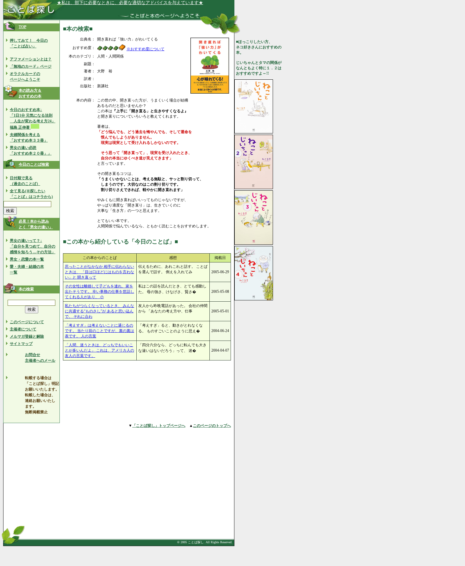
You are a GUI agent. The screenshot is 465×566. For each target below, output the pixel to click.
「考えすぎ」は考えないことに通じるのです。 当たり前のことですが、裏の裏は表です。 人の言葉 (99, 330)
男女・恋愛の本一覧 (27, 259)
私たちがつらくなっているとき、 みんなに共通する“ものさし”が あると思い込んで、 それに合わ (99, 311)
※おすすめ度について (145, 49)
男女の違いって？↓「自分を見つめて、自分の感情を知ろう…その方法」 (32, 246)
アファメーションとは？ (31, 59)
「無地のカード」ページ (31, 66)
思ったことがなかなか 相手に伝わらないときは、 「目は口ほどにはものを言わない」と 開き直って (99, 272)
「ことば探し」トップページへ (158, 425)
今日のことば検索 (34, 164)
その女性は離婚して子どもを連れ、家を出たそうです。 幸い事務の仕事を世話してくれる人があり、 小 (99, 291)
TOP (22, 27)
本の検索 (26, 289)
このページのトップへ (212, 425)
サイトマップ (21, 343)
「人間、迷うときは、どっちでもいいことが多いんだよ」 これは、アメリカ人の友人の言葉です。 (99, 350)
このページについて (27, 322)
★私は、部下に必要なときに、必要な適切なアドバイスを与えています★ (130, 2)
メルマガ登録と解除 (27, 336)
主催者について (23, 329)
